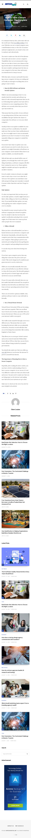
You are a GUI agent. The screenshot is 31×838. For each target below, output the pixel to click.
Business (4, 634)
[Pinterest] (15, 35)
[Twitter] (11, 35)
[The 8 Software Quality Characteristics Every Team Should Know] (15, 557)
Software (4, 568)
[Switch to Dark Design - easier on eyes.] (24, 4)
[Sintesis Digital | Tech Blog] (11, 4)
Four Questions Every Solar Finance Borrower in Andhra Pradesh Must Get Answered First (13, 502)
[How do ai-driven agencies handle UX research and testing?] (15, 655)
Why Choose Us (19, 825)
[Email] (24, 35)
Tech (15, 13)
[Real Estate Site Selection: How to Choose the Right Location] (15, 430)
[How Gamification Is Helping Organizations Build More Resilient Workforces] (15, 519)
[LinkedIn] (19, 35)
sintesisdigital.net (11, 830)
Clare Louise (8, 26)
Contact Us (10, 825)
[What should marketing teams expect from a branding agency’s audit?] (15, 688)
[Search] (27, 4)
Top (16, 834)
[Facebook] (7, 35)
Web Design (4, 667)
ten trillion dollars (19, 43)
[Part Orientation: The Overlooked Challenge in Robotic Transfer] (15, 459)
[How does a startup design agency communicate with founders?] (15, 622)
